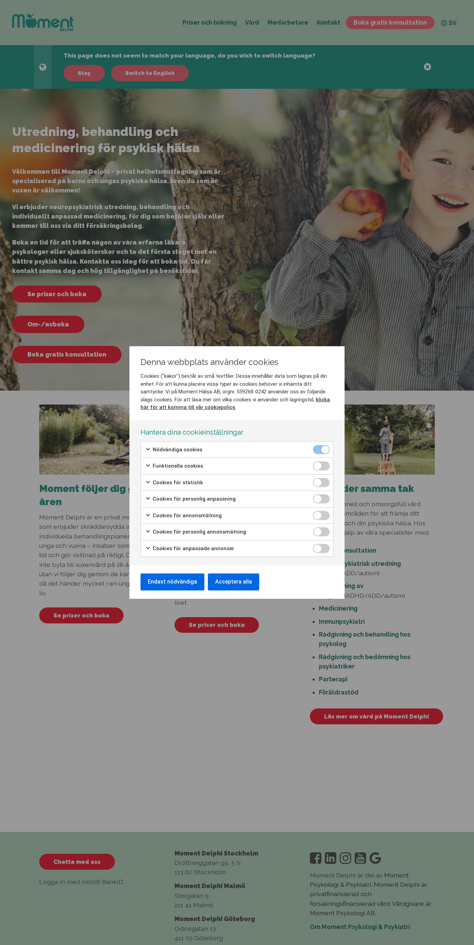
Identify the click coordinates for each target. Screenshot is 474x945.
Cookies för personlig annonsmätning (198, 532)
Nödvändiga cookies (176, 449)
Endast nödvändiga (172, 581)
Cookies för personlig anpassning (193, 499)
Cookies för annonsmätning (186, 515)
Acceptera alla (233, 581)
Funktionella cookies (177, 466)
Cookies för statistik (177, 482)
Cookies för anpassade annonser (192, 548)
